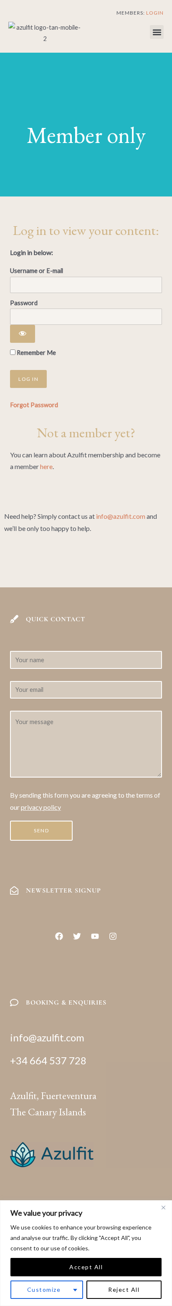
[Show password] (22, 334)
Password (24, 302)
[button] (157, 32)
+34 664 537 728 (48, 1060)
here (46, 466)
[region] (86, 1253)
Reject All (123, 1289)
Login (155, 13)
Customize (44, 1289)
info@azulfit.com (120, 516)
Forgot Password (34, 404)
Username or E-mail (36, 270)
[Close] (163, 1207)
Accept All (86, 1266)
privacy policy (41, 807)
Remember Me (35, 352)
